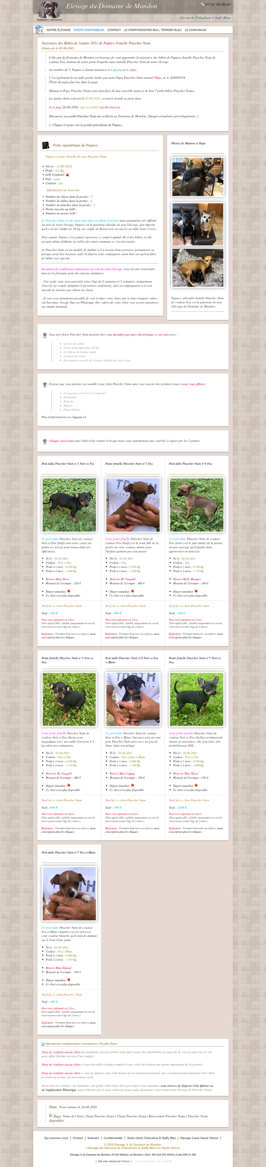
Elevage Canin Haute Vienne (199, 1138)
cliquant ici (78, 417)
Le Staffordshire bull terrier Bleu (153, 30)
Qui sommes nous (56, 1138)
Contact (114, 30)
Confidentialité (113, 1138)
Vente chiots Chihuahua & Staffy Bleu (151, 1138)
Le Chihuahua (195, 30)
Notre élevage (58, 30)
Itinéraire (93, 1138)
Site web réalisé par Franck (113, 1161)
